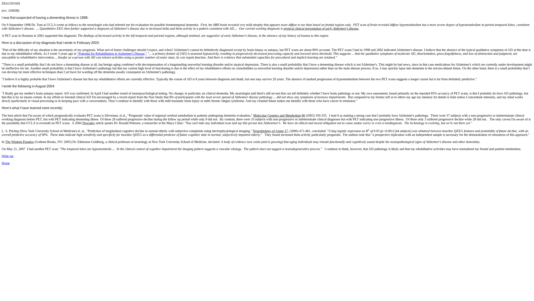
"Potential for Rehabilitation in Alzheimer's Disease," (112, 53)
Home (6, 163)
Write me (8, 156)
